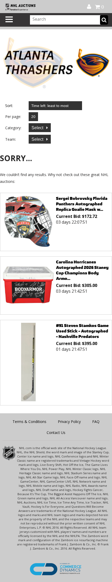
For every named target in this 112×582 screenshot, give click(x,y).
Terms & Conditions (29, 421)
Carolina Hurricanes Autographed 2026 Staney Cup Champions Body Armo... (82, 270)
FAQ (95, 421)
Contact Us (56, 432)
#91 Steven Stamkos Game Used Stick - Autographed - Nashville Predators (82, 331)
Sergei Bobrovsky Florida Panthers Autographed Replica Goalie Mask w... (81, 204)
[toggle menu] (9, 19)
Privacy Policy (69, 421)
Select (38, 128)
